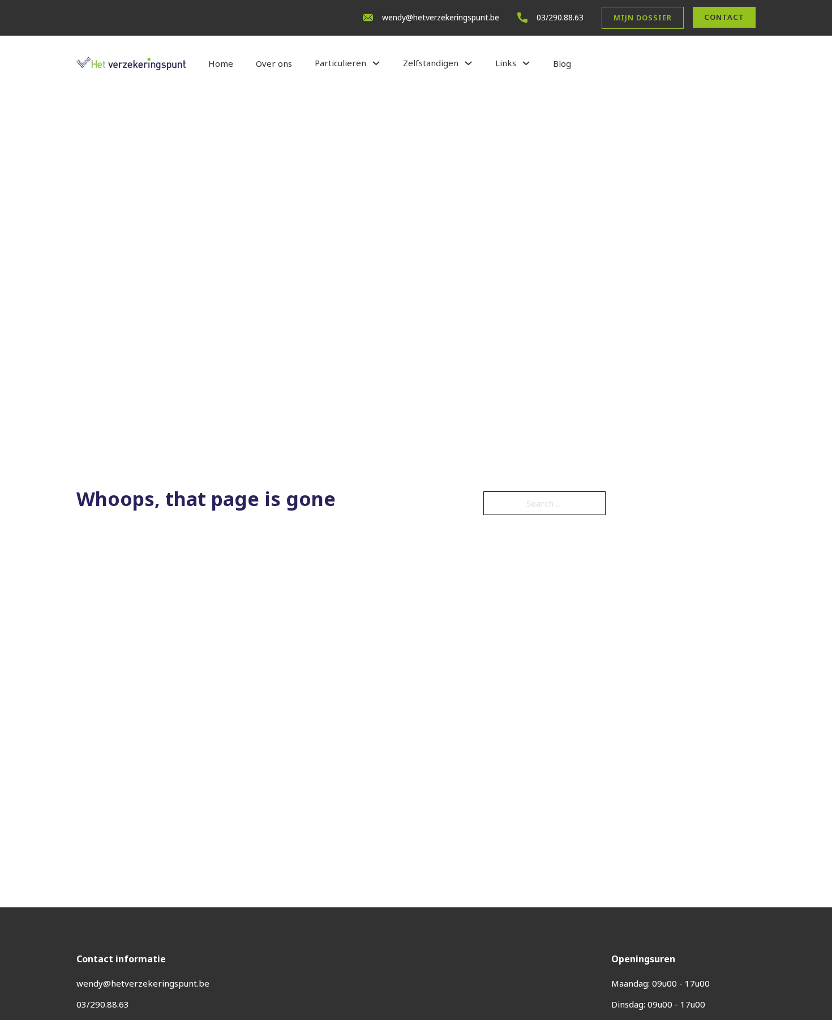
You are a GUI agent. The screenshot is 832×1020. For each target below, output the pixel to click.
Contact (724, 17)
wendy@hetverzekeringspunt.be (440, 17)
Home (220, 63)
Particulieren (340, 62)
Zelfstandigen (430, 62)
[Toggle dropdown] (376, 63)
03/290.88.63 (560, 17)
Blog (562, 63)
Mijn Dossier (643, 17)
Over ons (274, 63)
